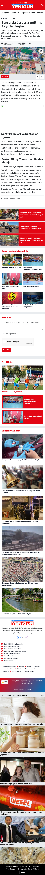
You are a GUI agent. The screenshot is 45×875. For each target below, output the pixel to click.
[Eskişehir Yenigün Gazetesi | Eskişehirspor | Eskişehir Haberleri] (22, 5)
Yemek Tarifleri (29, 671)
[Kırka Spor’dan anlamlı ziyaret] (12, 279)
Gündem (15, 13)
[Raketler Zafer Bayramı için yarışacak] (33, 298)
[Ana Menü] (2, 5)
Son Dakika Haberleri (11, 658)
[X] (22, 637)
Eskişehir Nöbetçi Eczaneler (13, 644)
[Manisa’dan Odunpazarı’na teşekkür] (33, 260)
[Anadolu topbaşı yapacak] (12, 260)
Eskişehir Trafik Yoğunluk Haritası (15, 651)
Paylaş (6, 76)
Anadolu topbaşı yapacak (11, 267)
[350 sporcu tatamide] (33, 279)
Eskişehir (5, 13)
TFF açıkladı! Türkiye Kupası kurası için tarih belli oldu (10, 306)
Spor (13, 19)
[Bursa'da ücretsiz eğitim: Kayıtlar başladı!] (22, 60)
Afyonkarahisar (28, 13)
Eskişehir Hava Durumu (11, 646)
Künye (29, 666)
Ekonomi (27, 669)
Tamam (23, 872)
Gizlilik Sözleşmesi (9, 666)
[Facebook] (19, 637)
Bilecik (40, 13)
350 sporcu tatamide (31, 286)
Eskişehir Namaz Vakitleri (12, 649)
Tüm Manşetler (9, 656)
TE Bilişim (28, 689)
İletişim (21, 666)
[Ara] (42, 5)
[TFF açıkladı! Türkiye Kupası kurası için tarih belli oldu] (12, 298)
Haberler (4, 19)
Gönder (6, 350)
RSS (5, 682)
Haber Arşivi (8, 660)
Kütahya (6, 671)
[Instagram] (26, 637)
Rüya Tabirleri (16, 671)
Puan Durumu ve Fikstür (12, 653)
